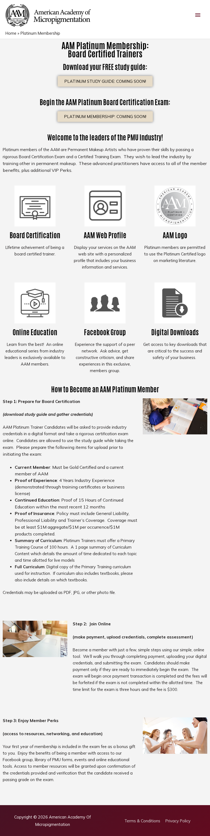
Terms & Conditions (142, 820)
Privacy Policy (178, 820)
